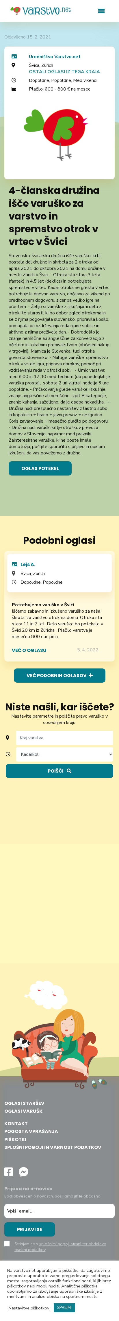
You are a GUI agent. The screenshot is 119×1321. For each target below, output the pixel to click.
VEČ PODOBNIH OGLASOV (57, 675)
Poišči (56, 771)
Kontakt (16, 1123)
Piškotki (15, 1139)
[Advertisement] (59, 903)
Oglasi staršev (24, 1103)
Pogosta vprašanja (31, 1131)
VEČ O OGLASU (29, 650)
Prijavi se (29, 1229)
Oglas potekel (40, 468)
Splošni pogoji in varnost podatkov (52, 1147)
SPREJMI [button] (64, 1307)
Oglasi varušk (23, 1111)
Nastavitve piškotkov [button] (29, 1308)
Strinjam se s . (60, 1246)
